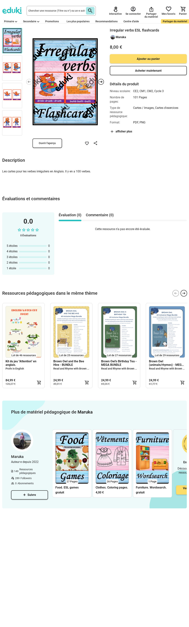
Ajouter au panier (148, 59)
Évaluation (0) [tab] (70, 215)
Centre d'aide (131, 21)
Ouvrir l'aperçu (47, 143)
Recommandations (106, 21)
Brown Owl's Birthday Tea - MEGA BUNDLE (119, 363)
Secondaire (29, 21)
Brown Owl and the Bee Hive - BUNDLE (68, 363)
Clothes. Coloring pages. (112, 487)
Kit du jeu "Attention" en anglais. (21, 363)
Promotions (52, 21)
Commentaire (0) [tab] (100, 215)
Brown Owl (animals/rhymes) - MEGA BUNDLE (166, 363)
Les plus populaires (78, 21)
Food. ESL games (67, 487)
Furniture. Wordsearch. (151, 487)
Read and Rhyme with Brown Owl (72, 368)
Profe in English (15, 368)
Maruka (121, 37)
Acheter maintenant (148, 70)
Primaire (9, 21)
